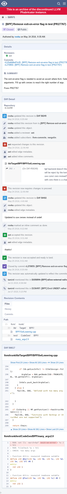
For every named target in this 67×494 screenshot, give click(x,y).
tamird (11, 279)
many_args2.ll (22, 339)
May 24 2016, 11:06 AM (18, 148)
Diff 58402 (42, 198)
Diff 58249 (41, 116)
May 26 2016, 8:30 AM (17, 270)
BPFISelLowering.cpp (26, 332)
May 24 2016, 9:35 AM (17, 119)
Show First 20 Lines (19, 362)
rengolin (52, 137)
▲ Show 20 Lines (18, 429)
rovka (17, 37)
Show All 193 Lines (37, 362)
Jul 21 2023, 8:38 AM (17, 283)
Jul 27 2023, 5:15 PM (17, 292)
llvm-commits (39, 137)
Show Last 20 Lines (55, 429)
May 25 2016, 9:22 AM (17, 229)
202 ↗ (12, 169)
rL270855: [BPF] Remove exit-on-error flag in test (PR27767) (33, 65)
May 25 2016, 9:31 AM (18, 238)
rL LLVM (9, 108)
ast (10, 55)
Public (23, 29)
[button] (64, 3)
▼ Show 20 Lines (56, 362)
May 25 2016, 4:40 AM (18, 201)
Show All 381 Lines (36, 429)
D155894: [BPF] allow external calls (49, 279)
